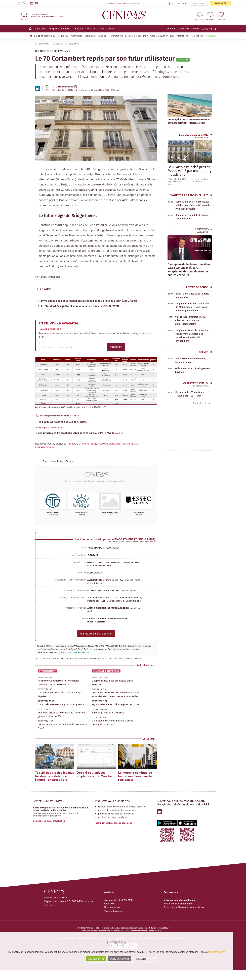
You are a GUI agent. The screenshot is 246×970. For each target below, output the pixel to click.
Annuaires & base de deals (101, 28)
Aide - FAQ (109, 903)
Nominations (197, 35)
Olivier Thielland (94, 583)
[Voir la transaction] (40, 102)
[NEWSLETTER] (221, 14)
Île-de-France (57, 461)
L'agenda (170, 29)
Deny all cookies (120, 958)
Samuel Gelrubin (114, 562)
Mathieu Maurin (128, 590)
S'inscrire (116, 347)
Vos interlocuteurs (113, 911)
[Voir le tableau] (56, 104)
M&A (145, 35)
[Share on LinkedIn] (37, 88)
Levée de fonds (133, 35)
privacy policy (217, 951)
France (46, 461)
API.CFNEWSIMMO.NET (80, 652)
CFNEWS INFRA (135, 3)
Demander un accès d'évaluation (49, 820)
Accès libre (210, 36)
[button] (24, 15)
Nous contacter (112, 907)
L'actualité (40, 28)
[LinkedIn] (32, 3)
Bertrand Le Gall (111, 579)
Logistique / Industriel (95, 35)
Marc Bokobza (94, 600)
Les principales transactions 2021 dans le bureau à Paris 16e (74, 433)
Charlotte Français (133, 579)
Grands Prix (183, 29)
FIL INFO (44, 35)
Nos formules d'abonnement (178, 903)
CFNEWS (110, 3)
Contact (195, 29)
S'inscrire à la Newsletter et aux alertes (184, 907)
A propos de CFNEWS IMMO (119, 900)
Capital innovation (159, 35)
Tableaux (78, 28)
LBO (172, 35)
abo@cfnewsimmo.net (47, 652)
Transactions (117, 35)
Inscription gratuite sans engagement (113, 822)
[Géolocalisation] (64, 102)
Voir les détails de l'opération (96, 633)
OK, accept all (96, 958)
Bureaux (65, 35)
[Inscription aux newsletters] (36, 3)
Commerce (76, 35)
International (183, 35)
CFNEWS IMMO (121, 3)
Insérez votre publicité (55, 897)
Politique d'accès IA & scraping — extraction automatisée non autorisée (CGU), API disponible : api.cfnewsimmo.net (90, 658)
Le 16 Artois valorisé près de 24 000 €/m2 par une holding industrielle (189, 170)
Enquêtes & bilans (59, 28)
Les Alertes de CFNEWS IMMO (52, 51)
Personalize (140, 959)
